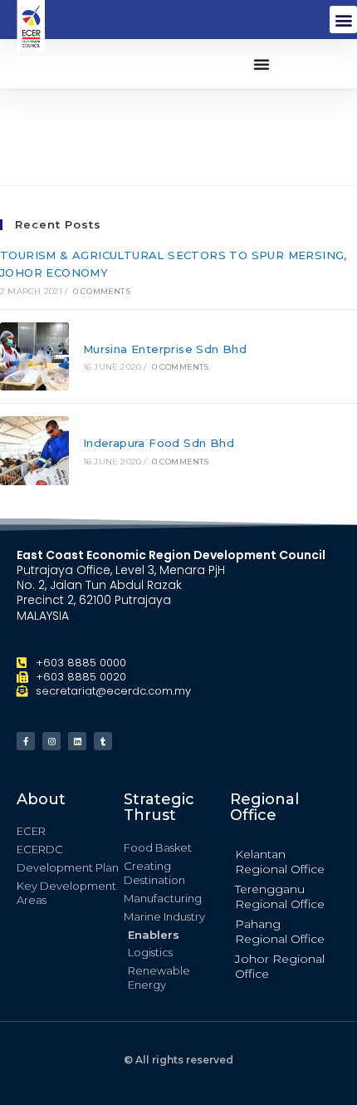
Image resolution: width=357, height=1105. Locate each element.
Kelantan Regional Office (280, 862)
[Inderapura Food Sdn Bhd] (34, 450)
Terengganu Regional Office (280, 896)
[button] (343, 19)
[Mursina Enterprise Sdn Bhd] (34, 356)
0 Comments (101, 291)
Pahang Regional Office (280, 931)
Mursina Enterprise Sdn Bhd (165, 349)
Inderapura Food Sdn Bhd (158, 442)
